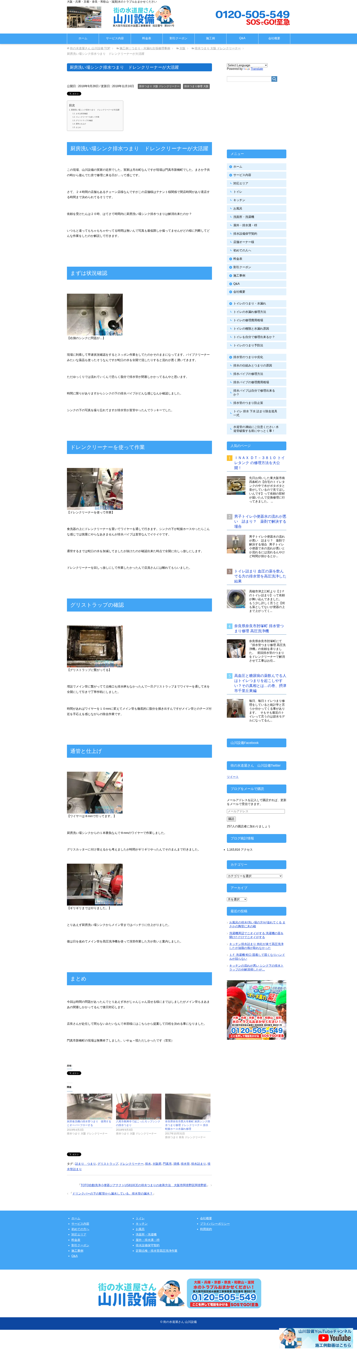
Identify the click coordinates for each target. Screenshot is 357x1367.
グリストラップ (107, 1163)
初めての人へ (242, 250)
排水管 (185, 1163)
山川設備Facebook (245, 743)
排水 (148, 1163)
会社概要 (274, 38)
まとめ (78, 127)
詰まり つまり (85, 1163)
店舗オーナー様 (243, 242)
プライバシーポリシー (215, 1223)
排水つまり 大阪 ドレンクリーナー (159, 86)
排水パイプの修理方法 (248, 373)
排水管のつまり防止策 (248, 402)
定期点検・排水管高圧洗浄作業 (156, 1250)
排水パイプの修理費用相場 (251, 382)
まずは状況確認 (82, 114)
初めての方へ (80, 1229)
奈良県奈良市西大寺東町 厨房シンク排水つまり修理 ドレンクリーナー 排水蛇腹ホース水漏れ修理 (187, 1125)
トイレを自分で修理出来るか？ (254, 337)
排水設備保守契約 (245, 233)
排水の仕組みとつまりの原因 (252, 365)
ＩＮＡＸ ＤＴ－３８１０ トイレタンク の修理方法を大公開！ (259, 463)
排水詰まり (198, 1163)
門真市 (167, 1163)
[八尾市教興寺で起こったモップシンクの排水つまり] (138, 1107)
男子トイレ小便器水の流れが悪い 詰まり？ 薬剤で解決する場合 (260, 521)
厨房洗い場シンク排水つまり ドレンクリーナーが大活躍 (95, 110)
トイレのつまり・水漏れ (249, 303)
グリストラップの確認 (84, 120)
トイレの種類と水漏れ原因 (251, 328)
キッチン (239, 200)
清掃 (176, 1163)
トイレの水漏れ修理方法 (249, 311)
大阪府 (156, 1163)
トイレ (237, 191)
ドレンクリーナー (132, 1163)
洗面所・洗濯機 (243, 216)
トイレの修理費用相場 (248, 320)
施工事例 (239, 275)
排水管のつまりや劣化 (248, 357)
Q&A (242, 38)
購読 (231, 818)
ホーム (82, 38)
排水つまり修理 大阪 (196, 86)
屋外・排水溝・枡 (245, 225)
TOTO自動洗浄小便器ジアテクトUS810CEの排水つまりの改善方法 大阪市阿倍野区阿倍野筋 (144, 1185)
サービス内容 (115, 38)
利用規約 (206, 1229)
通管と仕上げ (81, 124)
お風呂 (237, 208)
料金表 (146, 38)
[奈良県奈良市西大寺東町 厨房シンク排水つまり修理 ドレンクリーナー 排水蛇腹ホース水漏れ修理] (187, 1107)
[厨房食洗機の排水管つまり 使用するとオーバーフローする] (89, 1107)
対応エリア (240, 183)
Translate (257, 68)
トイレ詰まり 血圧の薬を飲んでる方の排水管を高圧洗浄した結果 (260, 576)
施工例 (210, 38)
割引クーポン (178, 38)
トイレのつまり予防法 (248, 345)
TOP (90, 48)
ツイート (233, 776)
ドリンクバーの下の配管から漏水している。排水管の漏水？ (112, 1193)
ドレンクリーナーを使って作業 (87, 117)
